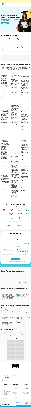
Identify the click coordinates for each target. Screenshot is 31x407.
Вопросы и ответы (25, 389)
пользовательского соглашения (11, 261)
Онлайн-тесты (26, 387)
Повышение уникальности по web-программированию (14, 121)
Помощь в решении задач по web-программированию (14, 166)
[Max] (28, 251)
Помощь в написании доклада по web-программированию (14, 131)
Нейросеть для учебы (26, 393)
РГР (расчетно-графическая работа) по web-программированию (25, 108)
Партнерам (15, 394)
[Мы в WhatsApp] (16, 376)
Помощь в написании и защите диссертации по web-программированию (15, 135)
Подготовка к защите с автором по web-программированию (14, 128)
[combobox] (8, 240)
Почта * (4, 253)
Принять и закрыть (5, 404)
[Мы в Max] (18, 376)
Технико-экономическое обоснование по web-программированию (25, 176)
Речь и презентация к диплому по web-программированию (24, 125)
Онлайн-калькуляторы (26, 388)
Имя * (3, 247)
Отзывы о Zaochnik (15, 389)
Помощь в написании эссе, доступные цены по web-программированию (15, 162)
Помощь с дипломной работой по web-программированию (14, 181)
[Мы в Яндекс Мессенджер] (20, 376)
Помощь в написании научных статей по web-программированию (14, 153)
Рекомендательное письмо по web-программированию (24, 115)
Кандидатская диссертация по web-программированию (4, 157)
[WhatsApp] (23, 251)
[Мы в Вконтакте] (13, 376)
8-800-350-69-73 (5, 375)
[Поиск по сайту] (29, 4)
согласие (23, 261)
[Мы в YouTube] (27, 376)
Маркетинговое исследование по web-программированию (4, 192)
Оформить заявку (5, 23)
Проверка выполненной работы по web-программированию (25, 91)
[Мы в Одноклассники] (25, 376)
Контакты (15, 397)
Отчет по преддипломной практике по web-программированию (15, 109)
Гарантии (15, 388)
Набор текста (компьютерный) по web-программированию (15, 80)
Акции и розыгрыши (15, 392)
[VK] (26, 251)
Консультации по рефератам (5, 390)
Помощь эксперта (5, 395)
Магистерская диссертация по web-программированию (4, 188)
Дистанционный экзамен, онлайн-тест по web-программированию (5, 125)
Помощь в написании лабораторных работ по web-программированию (15, 144)
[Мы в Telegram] (11, 376)
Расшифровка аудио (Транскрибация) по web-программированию (25, 104)
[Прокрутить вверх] (29, 404)
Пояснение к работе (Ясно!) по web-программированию (24, 73)
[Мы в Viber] (15, 376)
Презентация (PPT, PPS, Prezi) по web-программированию (24, 84)
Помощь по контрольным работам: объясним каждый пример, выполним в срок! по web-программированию (15, 176)
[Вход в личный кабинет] (27, 4)
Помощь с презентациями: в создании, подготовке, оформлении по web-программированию (14, 186)
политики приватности (17, 261)
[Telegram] (21, 251)
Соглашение (3, 402)
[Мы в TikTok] (28, 376)
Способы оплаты (15, 387)
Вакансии (15, 393)
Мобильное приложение (25, 392)
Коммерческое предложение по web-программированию (4, 164)
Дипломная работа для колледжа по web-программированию (4, 114)
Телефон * (18, 247)
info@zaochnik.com (6, 377)
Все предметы (5, 398)
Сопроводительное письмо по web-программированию (24, 141)
